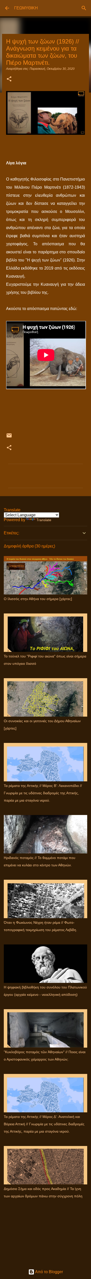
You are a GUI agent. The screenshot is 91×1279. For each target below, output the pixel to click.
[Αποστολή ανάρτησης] (9, 437)
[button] (9, 79)
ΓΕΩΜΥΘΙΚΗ (26, 8)
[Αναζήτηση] (84, 8)
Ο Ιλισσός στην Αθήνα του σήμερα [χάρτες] (38, 599)
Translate (43, 520)
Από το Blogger (48, 1272)
